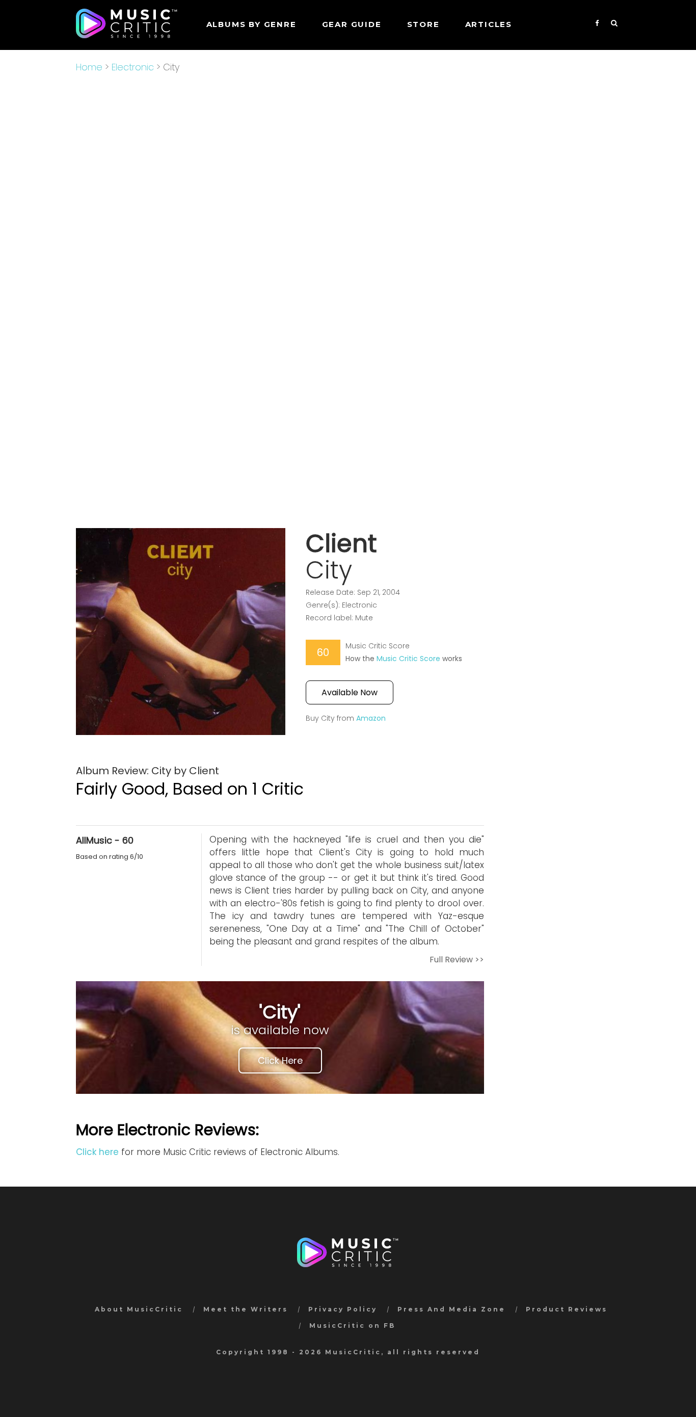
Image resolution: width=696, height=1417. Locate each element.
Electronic (133, 67)
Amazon (371, 718)
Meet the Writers (245, 1309)
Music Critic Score (408, 658)
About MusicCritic (139, 1309)
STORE (423, 24)
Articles (488, 24)
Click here (97, 1152)
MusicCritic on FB (352, 1325)
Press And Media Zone (451, 1309)
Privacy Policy (342, 1309)
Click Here (280, 1060)
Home (89, 67)
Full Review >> (457, 959)
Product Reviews (566, 1309)
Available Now (350, 692)
